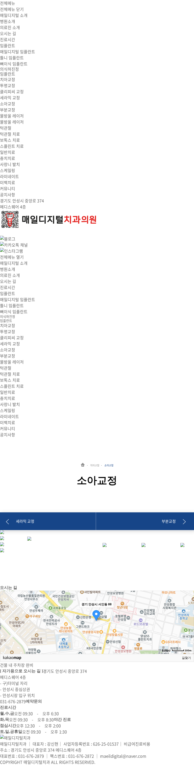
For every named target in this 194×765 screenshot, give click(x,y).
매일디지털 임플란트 (17, 52)
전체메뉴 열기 (12, 257)
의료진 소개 (10, 27)
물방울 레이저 (12, 122)
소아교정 (7, 104)
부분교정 (7, 110)
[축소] (187, 621)
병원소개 (7, 21)
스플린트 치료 (12, 146)
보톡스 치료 (10, 140)
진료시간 (7, 39)
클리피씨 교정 (12, 91)
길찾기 (186, 658)
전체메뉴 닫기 (12, 9)
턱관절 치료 (10, 134)
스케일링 (7, 170)
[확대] (187, 613)
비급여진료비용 (137, 744)
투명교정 (7, 85)
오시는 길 (8, 33)
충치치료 (7, 158)
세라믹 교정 (10, 97)
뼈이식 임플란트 (14, 64)
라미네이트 (9, 176)
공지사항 (7, 195)
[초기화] (187, 631)
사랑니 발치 (10, 164)
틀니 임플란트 (12, 58)
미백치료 (7, 182)
